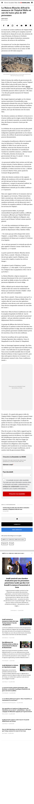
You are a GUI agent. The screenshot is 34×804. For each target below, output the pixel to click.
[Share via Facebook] (3, 25)
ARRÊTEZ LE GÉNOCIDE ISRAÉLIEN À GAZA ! (13, 539)
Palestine (4, 543)
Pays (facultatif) (8, 472)
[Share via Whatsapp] (12, 25)
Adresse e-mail (8, 464)
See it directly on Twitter (17, 388)
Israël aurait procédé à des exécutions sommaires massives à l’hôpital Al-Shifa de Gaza (16, 508)
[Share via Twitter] (8, 25)
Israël (11, 543)
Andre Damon (4, 18)
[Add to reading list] (30, 25)
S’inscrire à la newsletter (17, 494)
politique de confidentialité (11, 486)
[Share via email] (21, 25)
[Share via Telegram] (17, 25)
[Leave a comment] (26, 25)
